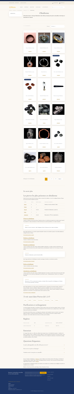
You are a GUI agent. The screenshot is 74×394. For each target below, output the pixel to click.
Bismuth (25, 209)
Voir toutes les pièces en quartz (28, 235)
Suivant (60, 179)
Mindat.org (37, 358)
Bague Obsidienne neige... (58, 119)
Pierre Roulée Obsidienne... (58, 143)
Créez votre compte (50, 378)
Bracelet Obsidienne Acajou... (44, 143)
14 (55, 178)
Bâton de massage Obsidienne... (58, 95)
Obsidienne (12, 13)
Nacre (52, 300)
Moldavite (34, 300)
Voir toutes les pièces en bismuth (28, 261)
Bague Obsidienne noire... (30, 143)
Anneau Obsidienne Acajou (30, 47)
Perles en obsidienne (28, 264)
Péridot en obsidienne (28, 238)
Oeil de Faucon (40, 300)
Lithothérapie (45, 7)
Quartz (25, 204)
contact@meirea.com (19, 389)
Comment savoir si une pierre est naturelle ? (32, 352)
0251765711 (17, 2)
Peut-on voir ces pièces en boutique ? (31, 348)
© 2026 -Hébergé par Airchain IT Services (37, 390)
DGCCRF (37, 361)
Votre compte (50, 372)
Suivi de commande (50, 374)
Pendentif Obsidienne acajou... (30, 71)
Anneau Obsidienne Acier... (58, 47)
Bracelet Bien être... (44, 71)
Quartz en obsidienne (28, 218)
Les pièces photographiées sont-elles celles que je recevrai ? (35, 345)
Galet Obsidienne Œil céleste (30, 119)
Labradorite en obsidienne (29, 271)
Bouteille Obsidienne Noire (44, 95)
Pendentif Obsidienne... (58, 167)
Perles (25, 212)
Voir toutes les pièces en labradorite (29, 292)
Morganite (56, 300)
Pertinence (53, 26)
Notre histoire (23, 2)
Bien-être (32, 7)
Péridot (25, 207)
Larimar (25, 300)
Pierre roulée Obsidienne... (30, 95)
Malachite (29, 300)
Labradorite (26, 215)
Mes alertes (49, 379)
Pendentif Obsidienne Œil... (44, 47)
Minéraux (26, 7)
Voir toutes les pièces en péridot (28, 241)
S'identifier (48, 376)
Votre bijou (38, 7)
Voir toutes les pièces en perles (28, 268)
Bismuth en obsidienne (29, 244)
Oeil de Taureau (47, 300)
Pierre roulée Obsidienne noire (58, 71)
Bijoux (21, 7)
